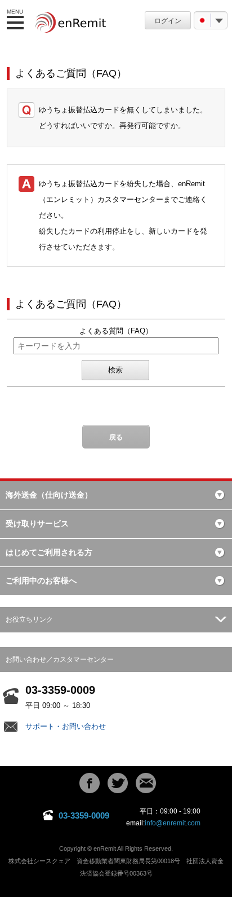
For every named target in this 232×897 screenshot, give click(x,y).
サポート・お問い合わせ (65, 726)
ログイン (167, 21)
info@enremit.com (172, 823)
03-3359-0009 (84, 815)
